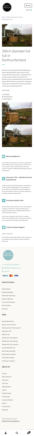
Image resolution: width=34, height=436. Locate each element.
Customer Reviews (7, 400)
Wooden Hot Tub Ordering (10, 341)
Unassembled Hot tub (8, 348)
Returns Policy (6, 305)
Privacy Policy (6, 406)
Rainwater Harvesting (8, 295)
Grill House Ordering (8, 357)
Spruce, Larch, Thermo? (9, 324)
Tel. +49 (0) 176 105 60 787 (11, 264)
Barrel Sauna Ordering (8, 351)
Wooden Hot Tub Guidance (10, 338)
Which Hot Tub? (6, 331)
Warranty (5, 309)
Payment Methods (7, 299)
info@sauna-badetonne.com (12, 268)
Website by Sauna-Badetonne (11, 421)
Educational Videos (7, 292)
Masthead (5, 410)
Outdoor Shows (6, 393)
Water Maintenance (8, 321)
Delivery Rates (6, 289)
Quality (4, 390)
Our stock (5, 383)
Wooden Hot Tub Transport (10, 344)
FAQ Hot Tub (6, 334)
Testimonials (6, 396)
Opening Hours (6, 386)
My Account (5, 433)
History (4, 403)
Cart (26, 431)
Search (17, 433)
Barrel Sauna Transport (9, 354)
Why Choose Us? (7, 377)
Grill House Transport (8, 361)
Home (4, 17)
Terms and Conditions (8, 302)
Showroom (5, 380)
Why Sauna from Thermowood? (11, 328)
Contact (4, 373)
